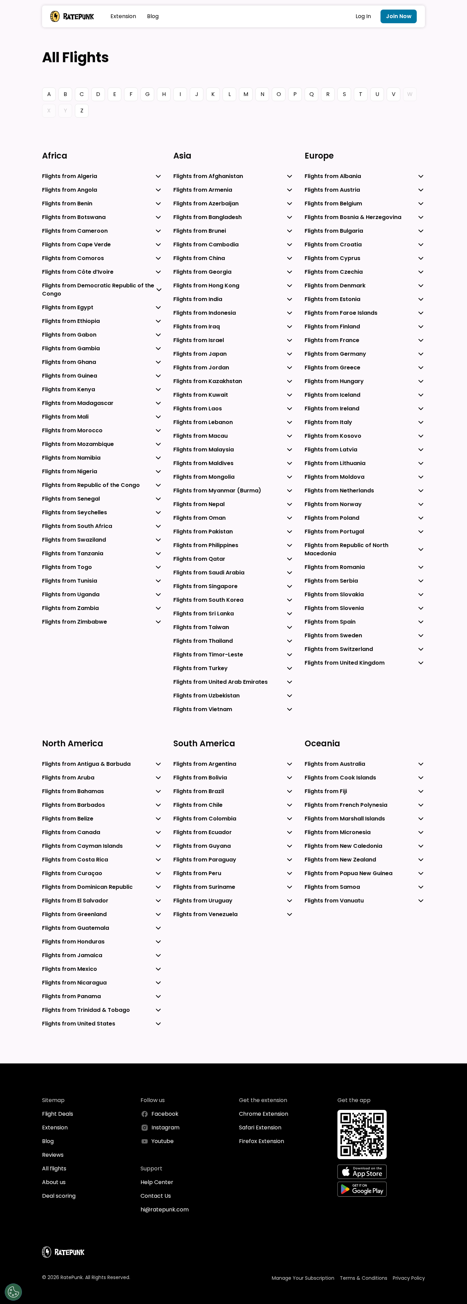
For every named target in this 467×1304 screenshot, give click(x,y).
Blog (153, 16)
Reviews (53, 1155)
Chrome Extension (263, 1114)
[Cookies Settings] (13, 1292)
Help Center (157, 1182)
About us (54, 1182)
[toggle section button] (158, 176)
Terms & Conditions (363, 1278)
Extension (123, 16)
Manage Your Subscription (303, 1278)
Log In (363, 16)
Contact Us (156, 1196)
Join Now (399, 16)
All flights (54, 1168)
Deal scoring (59, 1196)
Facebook (164, 1114)
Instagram (165, 1127)
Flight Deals (57, 1114)
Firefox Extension (261, 1141)
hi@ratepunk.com (165, 1209)
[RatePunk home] (72, 16)
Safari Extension (260, 1127)
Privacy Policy (409, 1278)
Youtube (162, 1141)
